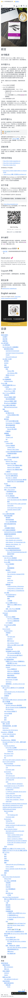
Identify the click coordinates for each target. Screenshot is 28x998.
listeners (9, 576)
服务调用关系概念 (9, 349)
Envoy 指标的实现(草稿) (10, 611)
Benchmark (6, 728)
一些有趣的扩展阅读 (9, 528)
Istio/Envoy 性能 (5, 722)
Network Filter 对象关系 (13, 467)
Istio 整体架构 (6, 345)
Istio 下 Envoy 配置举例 (9, 393)
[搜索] (24, 6)
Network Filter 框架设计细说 (14, 469)
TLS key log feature (9, 745)
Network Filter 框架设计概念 (14, 465)
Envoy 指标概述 (10, 564)
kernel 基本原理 (8, 703)
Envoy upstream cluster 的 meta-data (16, 868)
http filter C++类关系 (11, 477)
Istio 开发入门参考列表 (10, 881)
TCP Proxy (8, 681)
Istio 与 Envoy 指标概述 (10, 558)
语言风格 (5, 339)
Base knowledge (8, 763)
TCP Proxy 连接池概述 (13, 618)
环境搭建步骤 (9, 911)
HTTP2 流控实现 (10, 495)
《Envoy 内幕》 (16, 138)
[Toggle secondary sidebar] (26, 6)
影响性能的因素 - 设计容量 (10, 726)
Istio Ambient (4, 698)
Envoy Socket (6, 629)
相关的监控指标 (10, 519)
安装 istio (6, 969)
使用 (8, 598)
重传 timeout (10, 641)
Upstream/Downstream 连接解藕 (13, 532)
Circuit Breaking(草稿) (10, 625)
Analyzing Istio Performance (10, 730)
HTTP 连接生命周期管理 (9, 530)
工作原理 (9, 600)
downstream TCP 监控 (12, 679)
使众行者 (5, 251)
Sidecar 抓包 (10, 371)
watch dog (10, 580)
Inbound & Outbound (11, 357)
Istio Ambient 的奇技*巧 (10, 711)
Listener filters (11, 447)
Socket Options (8, 630)
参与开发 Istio (9, 893)
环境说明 (8, 909)
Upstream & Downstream (12, 350)
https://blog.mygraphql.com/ (11, 204)
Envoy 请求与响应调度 (9, 513)
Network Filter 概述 (11, 463)
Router (6, 483)
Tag (8, 566)
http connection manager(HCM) (15, 574)
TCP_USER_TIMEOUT (11, 657)
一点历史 (6, 387)
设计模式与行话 (10, 413)
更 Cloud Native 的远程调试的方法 (15, 931)
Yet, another (8, 131)
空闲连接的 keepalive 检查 (13, 651)
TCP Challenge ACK (12, 815)
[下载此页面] (16, 6)
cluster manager (11, 572)
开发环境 (8, 887)
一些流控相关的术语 (11, 491)
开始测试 (8, 632)
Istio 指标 (6, 592)
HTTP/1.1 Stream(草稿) (10, 487)
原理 (8, 606)
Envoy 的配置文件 (12, 669)
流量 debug (10, 951)
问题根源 (6, 870)
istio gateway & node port (11, 979)
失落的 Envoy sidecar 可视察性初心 (15, 661)
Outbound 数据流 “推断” (10, 401)
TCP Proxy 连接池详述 (13, 620)
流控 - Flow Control (9, 489)
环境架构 (8, 907)
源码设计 (6, 411)
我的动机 (8, 905)
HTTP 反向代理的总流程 (12, 421)
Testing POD (9, 773)
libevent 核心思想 (10, 427)
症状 (5, 856)
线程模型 (6, 433)
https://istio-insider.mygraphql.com (11, 161)
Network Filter (8, 459)
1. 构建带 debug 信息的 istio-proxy (16, 913)
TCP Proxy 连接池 (10, 616)
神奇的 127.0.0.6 (10, 375)
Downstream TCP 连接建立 (13, 423)
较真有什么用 (9, 649)
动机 (5, 854)
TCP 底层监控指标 (9, 659)
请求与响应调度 (8, 515)
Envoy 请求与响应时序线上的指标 (13, 560)
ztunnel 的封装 (8, 713)
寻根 (7, 634)
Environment (7, 771)
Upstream (5, 613)
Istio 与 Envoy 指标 (8, 556)
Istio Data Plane (5, 686)
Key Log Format (8, 755)
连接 (5, 365)
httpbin (6, 975)
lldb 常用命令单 (11, 953)
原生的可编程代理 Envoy (9, 385)
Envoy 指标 (7, 562)
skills (7, 781)
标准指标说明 (10, 596)
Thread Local (9, 437)
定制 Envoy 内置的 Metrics (14, 604)
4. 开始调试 (10, 919)
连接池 (6, 615)
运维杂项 (6, 367)
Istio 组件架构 (4, 343)
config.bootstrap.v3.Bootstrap (15, 586)
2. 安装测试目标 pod (12, 915)
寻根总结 (9, 647)
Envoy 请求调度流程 (11, 521)
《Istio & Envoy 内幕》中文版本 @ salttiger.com (14, 174)
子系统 (7, 417)
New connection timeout (10, 829)
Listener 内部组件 (10, 445)
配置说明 (8, 584)
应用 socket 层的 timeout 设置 (15, 645)
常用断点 (9, 943)
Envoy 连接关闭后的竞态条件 (12, 548)
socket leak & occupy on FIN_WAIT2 (14, 785)
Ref (6, 439)
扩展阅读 (8, 431)
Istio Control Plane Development (11, 876)
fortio (8, 986)
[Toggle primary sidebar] (2, 6)
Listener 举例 (9, 443)
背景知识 (6, 860)
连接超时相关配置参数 (10, 534)
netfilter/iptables (8, 381)
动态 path (9, 927)
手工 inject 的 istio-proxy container (16, 941)
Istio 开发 (3, 875)
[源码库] (14, 6)
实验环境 (6, 395)
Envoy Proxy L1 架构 (9, 391)
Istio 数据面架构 (7, 379)
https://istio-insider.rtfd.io (9, 165)
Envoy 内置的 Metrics (11, 602)
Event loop (10, 582)
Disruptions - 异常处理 (7, 732)
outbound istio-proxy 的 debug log (15, 864)
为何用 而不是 (13, 929)
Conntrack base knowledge (13, 765)
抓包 (7, 369)
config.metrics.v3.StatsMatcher (15, 590)
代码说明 (8, 882)
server (9, 578)
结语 (5, 717)
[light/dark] (21, 6)
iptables (6, 363)
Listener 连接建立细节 (13, 457)
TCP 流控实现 (9, 493)
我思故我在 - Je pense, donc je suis (15, 683)
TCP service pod (10, 775)
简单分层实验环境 (9, 983)
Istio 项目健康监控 (10, 889)
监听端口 (6, 361)
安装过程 (8, 985)
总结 (5, 526)
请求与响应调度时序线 (10, 524)
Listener (6, 441)
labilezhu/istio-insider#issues (9, 288)
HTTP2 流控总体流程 (12, 497)
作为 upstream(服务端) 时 (14, 653)
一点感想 (6, 377)
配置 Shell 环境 (6, 977)
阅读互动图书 (4, 335)
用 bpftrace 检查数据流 (10, 403)
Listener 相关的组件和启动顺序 (14, 451)
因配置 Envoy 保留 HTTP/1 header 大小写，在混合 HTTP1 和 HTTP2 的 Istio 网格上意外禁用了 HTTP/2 (15, 850)
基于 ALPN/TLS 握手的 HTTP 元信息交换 (13, 687)
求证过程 (8, 455)
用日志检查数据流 (10, 399)
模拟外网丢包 (10, 675)
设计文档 (8, 884)
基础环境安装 (6, 965)
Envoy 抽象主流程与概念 (9, 405)
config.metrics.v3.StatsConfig (15, 588)
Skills (5, 846)
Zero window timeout (13, 643)
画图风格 (5, 341)
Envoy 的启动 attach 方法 (12, 939)
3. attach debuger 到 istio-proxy (16, 917)
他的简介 (17, 1)
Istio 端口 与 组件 (7, 359)
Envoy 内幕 (4, 383)
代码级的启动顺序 (12, 453)
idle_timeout (9, 536)
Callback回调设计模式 (13, 415)
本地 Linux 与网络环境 (13, 671)
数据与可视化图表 (12, 677)
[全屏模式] (19, 6)
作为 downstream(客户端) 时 (14, 655)
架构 (4, 409)
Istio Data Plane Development (10, 897)
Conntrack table (10, 769)
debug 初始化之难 (10, 937)
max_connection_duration (13, 538)
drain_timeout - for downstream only (15, 542)
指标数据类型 (10, 568)
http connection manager (11, 473)
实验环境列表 (6, 981)
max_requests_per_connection (14, 540)
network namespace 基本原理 (14, 705)
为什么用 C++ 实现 (11, 389)
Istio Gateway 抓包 (12, 373)
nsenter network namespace (15, 783)
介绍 (7, 902)
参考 (7, 627)
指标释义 (8, 570)
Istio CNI (6, 715)
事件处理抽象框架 (10, 425)
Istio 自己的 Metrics (11, 594)
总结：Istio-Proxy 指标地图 (13, 608)
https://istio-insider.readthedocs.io (11, 163)
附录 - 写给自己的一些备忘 (13, 945)
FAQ (7, 921)
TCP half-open (11, 636)
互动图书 (5, 337)
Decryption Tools (8, 753)
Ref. (7, 511)
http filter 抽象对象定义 (12, 475)
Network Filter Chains (13, 449)
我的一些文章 (6, 723)
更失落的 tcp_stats (12, 663)
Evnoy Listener (10, 866)
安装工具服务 (6, 971)
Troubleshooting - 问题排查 (8, 740)
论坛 (7, 891)
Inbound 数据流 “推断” (10, 397)
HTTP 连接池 (9, 622)
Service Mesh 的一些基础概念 (10, 347)
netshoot (6, 973)
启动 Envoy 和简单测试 (13, 673)
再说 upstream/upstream (10, 407)
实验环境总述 (4, 963)
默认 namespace (8, 967)
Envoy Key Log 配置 (11, 747)
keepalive (9, 638)
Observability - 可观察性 (7, 736)
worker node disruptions (9, 734)
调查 (5, 862)
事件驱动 (6, 419)
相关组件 (8, 517)
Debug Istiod (7, 878)
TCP (7, 767)
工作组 (9, 895)
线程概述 (8, 435)
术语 (5, 689)
